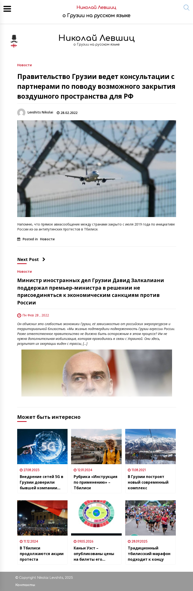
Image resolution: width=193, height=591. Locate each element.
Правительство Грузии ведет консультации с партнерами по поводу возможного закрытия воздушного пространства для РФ (96, 86)
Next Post (28, 259)
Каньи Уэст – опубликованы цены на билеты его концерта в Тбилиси (94, 553)
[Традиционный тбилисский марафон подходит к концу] (150, 518)
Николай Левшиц (96, 38)
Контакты (25, 585)
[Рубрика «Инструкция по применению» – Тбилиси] (96, 446)
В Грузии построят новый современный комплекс (148, 482)
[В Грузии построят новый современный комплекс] (150, 446)
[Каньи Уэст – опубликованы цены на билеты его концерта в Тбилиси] (96, 518)
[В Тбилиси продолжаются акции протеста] (42, 518)
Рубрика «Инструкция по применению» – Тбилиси (95, 482)
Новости (24, 65)
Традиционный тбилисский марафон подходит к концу (149, 553)
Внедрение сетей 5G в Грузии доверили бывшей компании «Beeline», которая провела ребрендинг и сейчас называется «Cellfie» (42, 482)
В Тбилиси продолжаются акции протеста (42, 553)
